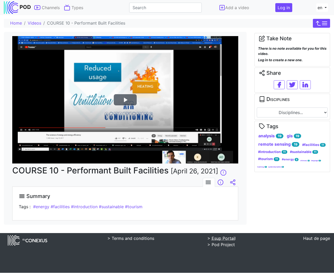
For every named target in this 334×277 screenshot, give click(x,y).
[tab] (209, 182)
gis (293, 135)
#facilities (313, 145)
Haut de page (316, 238)
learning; (261, 167)
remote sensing (277, 144)
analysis (269, 135)
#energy (289, 159)
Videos (34, 23)
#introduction (272, 152)
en (321, 7)
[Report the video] (223, 170)
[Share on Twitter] (292, 84)
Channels (50, 7)
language (315, 160)
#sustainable (303, 152)
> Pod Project (221, 244)
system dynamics (275, 167)
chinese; (304, 160)
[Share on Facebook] (279, 84)
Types (76, 7)
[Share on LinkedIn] (305, 84)
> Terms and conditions (131, 238)
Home (16, 23)
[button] (321, 23)
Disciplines (277, 99)
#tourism (268, 159)
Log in (284, 7)
